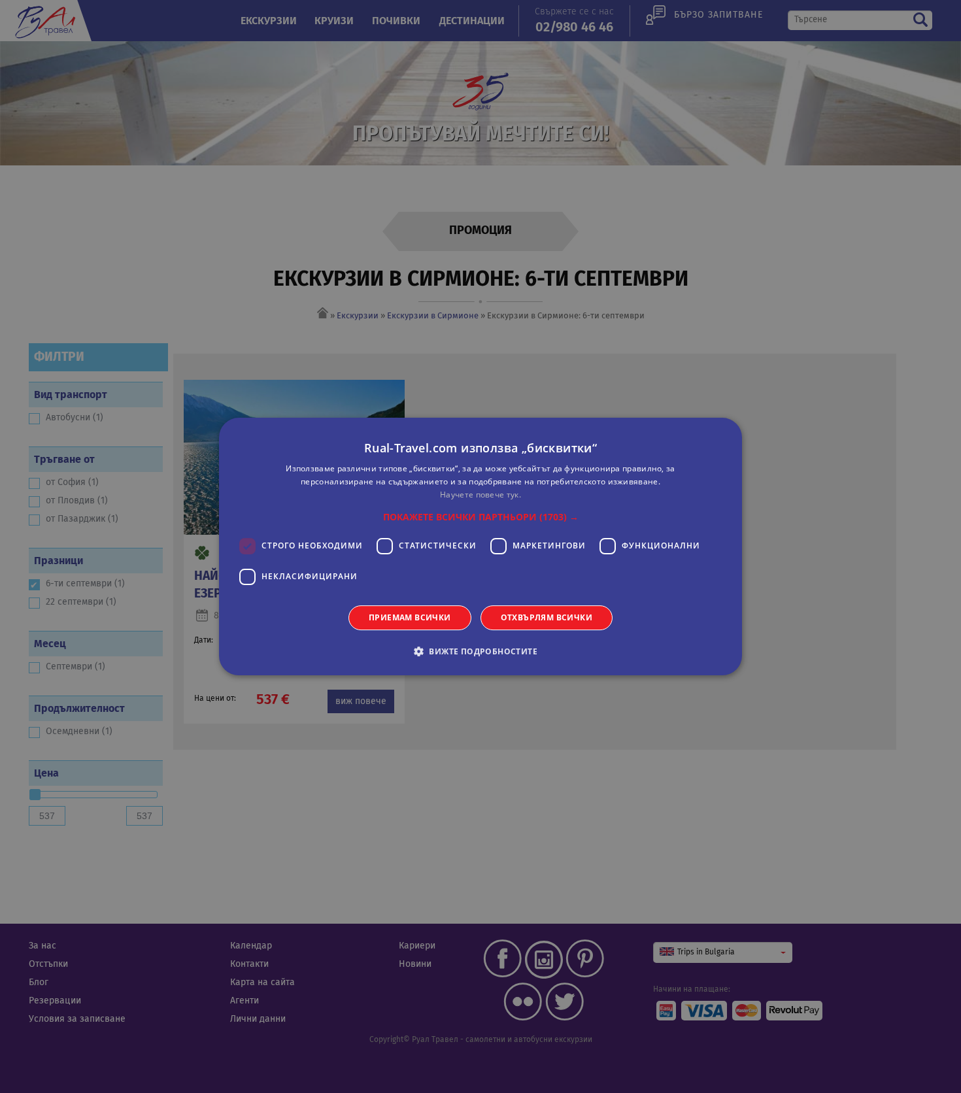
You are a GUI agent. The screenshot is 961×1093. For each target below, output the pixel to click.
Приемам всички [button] (410, 617)
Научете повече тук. (480, 494)
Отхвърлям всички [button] (546, 617)
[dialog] (480, 546)
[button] (481, 517)
